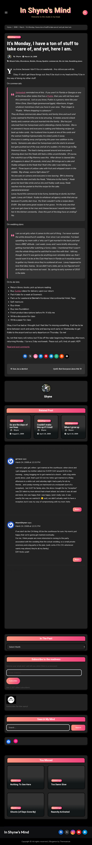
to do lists (64, 61)
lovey (39, 61)
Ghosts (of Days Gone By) (23, 812)
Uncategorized (14, 37)
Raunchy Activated (60, 812)
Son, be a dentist (20, 369)
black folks (14, 61)
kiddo (33, 61)
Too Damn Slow (58, 784)
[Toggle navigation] (6, 12)
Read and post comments (18, 346)
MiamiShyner (21, 522)
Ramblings (16, 780)
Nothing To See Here (20, 784)
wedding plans (76, 61)
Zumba (18, 291)
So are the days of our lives (19, 426)
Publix (50, 96)
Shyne (18, 56)
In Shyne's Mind (45, 10)
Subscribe (13, 680)
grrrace (18, 459)
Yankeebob (20, 92)
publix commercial (50, 61)
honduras (25, 61)
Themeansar (65, 841)
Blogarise (53, 841)
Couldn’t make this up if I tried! (45, 426)
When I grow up (71, 427)
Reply (77, 509)
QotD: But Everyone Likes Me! (66, 369)
